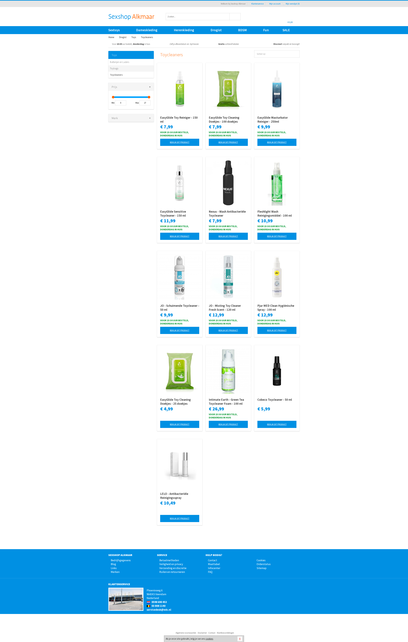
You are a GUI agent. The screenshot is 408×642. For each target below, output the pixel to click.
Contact (212, 560)
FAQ (210, 572)
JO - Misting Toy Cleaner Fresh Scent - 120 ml (225, 308)
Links (114, 568)
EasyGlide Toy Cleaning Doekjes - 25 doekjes (175, 401)
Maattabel (214, 564)
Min (113, 102)
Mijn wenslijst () (292, 3)
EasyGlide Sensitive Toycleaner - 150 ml (173, 213)
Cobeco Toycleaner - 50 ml (274, 400)
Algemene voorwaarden (186, 632)
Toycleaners (116, 74)
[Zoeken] (235, 16)
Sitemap (261, 568)
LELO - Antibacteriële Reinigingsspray (174, 496)
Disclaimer (202, 632)
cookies (209, 638)
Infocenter (214, 568)
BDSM (242, 30)
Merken (115, 572)
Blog (113, 564)
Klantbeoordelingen (225, 632)
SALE (286, 30)
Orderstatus (264, 564)
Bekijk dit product (179, 142)
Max (137, 102)
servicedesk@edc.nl (159, 609)
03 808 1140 (158, 606)
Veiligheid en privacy (171, 564)
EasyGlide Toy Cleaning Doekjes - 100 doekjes (224, 119)
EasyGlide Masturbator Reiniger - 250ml (272, 119)
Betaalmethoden (169, 560)
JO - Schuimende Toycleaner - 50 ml (179, 308)
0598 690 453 (159, 602)
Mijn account (274, 3)
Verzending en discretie (172, 568)
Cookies (261, 560)
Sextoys (114, 30)
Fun (266, 30)
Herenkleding (184, 30)
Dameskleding (146, 30)
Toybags (114, 68)
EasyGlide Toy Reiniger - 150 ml (179, 119)
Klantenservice (257, 3)
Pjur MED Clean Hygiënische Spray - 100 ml (275, 308)
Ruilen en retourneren (172, 572)
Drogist (216, 30)
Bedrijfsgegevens (121, 560)
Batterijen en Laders (119, 62)
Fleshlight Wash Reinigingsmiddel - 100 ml (274, 213)
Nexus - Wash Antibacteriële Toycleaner (227, 213)
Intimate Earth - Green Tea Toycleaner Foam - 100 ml (226, 401)
